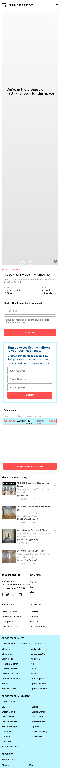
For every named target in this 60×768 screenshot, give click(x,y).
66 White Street (12, 282)
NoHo (34, 663)
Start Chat (30, 332)
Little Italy (36, 648)
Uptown (35, 726)
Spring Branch (38, 711)
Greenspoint (8, 716)
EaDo (4, 706)
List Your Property (39, 626)
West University (39, 731)
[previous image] (23, 263)
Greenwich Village (11, 678)
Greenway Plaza (9, 721)
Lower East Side (39, 653)
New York (8, 279)
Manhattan (8, 643)
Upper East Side (38, 683)
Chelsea (6, 648)
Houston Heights (10, 726)
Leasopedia (7, 621)
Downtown (8, 701)
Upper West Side (39, 688)
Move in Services (10, 626)
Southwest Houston (11, 746)
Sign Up (30, 395)
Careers (34, 616)
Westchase (37, 736)
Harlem (5, 683)
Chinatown (7, 653)
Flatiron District (9, 668)
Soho (33, 668)
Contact (34, 611)
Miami (32, 765)
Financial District (10, 663)
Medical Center (39, 721)
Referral (34, 621)
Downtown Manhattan (29, 279)
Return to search (11, 269)
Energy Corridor (9, 711)
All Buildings (9, 759)
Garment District (10, 673)
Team (32, 586)
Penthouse (9, 420)
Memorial (6, 731)
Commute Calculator (12, 616)
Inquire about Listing (30, 466)
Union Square (37, 678)
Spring (35, 706)
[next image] (30, 263)
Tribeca (48, 279)
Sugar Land (37, 716)
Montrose (6, 741)
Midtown (35, 658)
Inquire (51, 420)
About (33, 582)
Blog (32, 591)
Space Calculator (10, 611)
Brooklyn (24, 643)
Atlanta (5, 765)
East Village (7, 658)
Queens (38, 643)
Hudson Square (9, 688)
